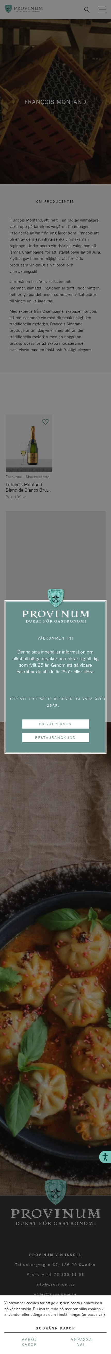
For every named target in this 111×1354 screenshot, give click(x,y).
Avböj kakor (29, 1342)
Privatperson (55, 724)
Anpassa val (81, 1342)
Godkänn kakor (55, 1328)
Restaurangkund (55, 737)
